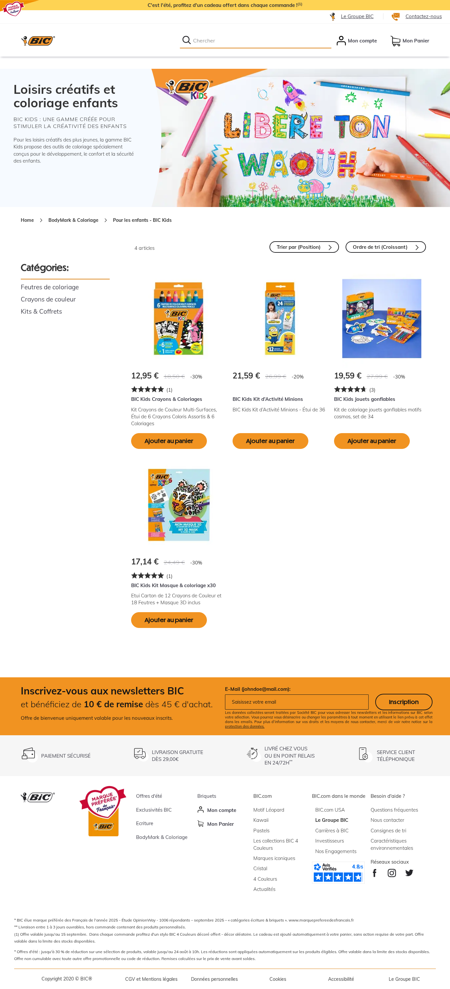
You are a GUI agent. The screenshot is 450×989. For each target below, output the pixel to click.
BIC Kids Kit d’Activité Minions (268, 399)
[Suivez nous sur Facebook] (375, 871)
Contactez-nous (424, 16)
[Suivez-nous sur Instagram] (392, 871)
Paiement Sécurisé (66, 756)
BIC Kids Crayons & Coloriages (166, 399)
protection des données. (245, 726)
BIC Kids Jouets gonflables (364, 399)
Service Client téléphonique (396, 755)
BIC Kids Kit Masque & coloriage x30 (173, 585)
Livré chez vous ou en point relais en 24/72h (290, 755)
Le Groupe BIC (357, 16)
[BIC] (38, 40)
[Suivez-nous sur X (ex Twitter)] (409, 871)
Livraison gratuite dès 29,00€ (177, 755)
